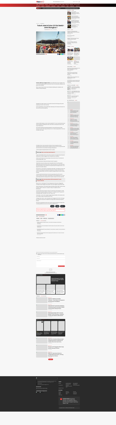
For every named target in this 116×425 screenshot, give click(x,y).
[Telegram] (63, 54)
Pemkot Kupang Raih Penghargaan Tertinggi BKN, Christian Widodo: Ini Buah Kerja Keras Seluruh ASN (60, 292)
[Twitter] (59, 54)
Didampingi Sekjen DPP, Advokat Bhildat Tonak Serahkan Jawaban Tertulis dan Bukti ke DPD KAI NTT (51, 230)
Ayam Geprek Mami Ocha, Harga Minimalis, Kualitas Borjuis (76, 92)
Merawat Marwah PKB (70, 35)
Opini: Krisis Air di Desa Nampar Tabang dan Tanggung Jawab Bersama (72, 73)
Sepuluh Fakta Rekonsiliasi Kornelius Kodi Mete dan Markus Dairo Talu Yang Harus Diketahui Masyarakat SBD (74, 117)
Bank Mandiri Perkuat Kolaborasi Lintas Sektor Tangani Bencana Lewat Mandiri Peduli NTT (73, 69)
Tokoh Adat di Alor (51, 218)
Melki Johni (45, 218)
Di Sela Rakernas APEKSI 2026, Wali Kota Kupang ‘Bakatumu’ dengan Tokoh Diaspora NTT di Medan (41, 292)
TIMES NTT (38, 23)
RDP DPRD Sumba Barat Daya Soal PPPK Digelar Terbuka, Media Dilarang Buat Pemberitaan (75, 22)
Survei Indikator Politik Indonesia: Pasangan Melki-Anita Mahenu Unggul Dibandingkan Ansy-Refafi (74, 125)
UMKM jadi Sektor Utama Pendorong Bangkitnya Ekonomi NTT (73, 77)
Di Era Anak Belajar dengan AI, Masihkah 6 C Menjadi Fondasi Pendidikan (72, 42)
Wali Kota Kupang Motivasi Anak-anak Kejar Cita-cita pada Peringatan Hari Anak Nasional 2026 (77, 55)
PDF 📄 (57, 206)
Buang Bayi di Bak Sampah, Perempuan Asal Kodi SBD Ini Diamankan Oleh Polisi (74, 129)
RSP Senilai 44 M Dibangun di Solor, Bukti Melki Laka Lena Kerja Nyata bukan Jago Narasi (74, 147)
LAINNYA (50, 359)
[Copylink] (64, 54)
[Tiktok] (46, 388)
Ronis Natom (47, 29)
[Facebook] (58, 54)
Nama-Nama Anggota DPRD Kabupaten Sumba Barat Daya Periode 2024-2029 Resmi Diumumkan (74, 138)
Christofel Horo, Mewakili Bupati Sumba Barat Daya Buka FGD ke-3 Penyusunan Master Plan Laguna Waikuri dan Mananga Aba (76, 89)
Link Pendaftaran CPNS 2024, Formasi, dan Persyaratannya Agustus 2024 (74, 134)
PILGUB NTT (42, 23)
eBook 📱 (62, 206)
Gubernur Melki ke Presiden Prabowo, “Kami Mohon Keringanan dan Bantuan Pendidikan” (49, 223)
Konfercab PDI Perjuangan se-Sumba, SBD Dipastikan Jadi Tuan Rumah (76, 13)
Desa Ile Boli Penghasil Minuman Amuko (75, 96)
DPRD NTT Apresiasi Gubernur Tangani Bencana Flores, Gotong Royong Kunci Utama (55, 355)
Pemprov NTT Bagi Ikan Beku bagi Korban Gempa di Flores (56, 347)
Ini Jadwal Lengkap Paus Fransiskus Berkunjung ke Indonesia (74, 142)
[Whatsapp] (40, 388)
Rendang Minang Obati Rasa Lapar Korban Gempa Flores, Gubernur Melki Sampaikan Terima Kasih (70, 55)
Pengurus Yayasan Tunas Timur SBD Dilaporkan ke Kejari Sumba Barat (74, 111)
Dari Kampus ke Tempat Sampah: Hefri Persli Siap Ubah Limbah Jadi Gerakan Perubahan (73, 81)
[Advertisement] (50, 16)
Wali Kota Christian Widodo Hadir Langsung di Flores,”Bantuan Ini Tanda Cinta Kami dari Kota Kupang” (50, 233)
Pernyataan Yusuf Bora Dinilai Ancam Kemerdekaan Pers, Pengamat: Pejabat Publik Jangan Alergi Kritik (76, 27)
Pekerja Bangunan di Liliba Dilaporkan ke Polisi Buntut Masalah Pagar (57, 279)
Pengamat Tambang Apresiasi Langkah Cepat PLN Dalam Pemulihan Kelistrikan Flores (73, 32)
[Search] (54, 1)
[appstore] (38, 392)
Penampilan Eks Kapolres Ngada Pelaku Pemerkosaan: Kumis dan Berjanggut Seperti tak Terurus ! (76, 64)
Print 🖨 (52, 206)
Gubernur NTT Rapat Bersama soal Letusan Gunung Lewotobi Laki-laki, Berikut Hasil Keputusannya (74, 121)
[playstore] (41, 392)
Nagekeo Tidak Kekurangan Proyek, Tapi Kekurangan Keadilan (73, 39)
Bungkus (38, 218)
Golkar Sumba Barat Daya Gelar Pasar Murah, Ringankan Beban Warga (76, 17)
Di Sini (41, 218)
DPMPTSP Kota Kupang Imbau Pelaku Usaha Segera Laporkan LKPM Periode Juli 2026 (50, 292)
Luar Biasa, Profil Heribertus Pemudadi (70, 62)
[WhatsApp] (61, 54)
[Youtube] (45, 388)
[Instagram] (43, 388)
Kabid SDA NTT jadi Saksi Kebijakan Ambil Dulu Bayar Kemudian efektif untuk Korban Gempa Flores (65, 8)
